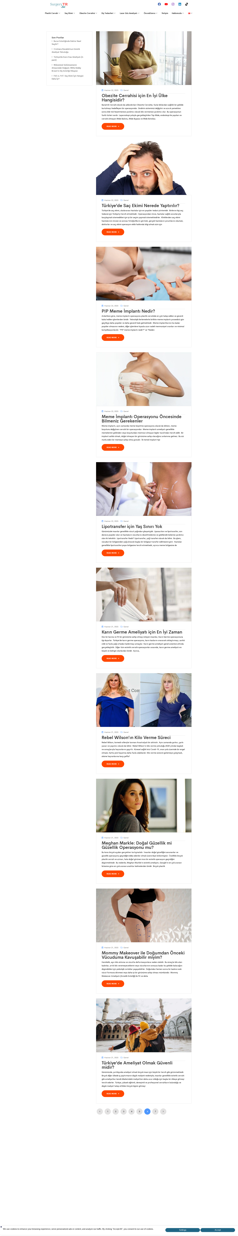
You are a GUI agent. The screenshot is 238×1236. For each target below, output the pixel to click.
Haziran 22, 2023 (111, 90)
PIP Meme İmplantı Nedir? (128, 311)
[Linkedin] (180, 4)
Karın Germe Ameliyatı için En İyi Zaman (142, 632)
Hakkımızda (177, 13)
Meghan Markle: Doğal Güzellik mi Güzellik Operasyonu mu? (137, 845)
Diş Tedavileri (107, 13)
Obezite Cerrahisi (87, 13)
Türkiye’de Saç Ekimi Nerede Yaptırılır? (140, 205)
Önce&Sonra (149, 13)
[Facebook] (159, 4)
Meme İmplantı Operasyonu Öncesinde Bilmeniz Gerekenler (141, 419)
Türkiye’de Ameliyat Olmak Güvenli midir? (137, 1065)
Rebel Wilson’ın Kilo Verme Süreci (136, 737)
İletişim (165, 13)
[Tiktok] (186, 4)
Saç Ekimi (69, 13)
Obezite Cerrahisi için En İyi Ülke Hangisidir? (135, 98)
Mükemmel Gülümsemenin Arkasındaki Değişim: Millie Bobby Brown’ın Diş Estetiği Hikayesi (66, 68)
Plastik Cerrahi (51, 13)
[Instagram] (173, 4)
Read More (112, 126)
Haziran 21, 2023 (111, 626)
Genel (126, 90)
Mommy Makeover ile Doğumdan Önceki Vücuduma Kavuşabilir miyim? (143, 955)
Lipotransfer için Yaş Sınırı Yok (132, 526)
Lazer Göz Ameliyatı (128, 13)
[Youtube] (166, 4)
